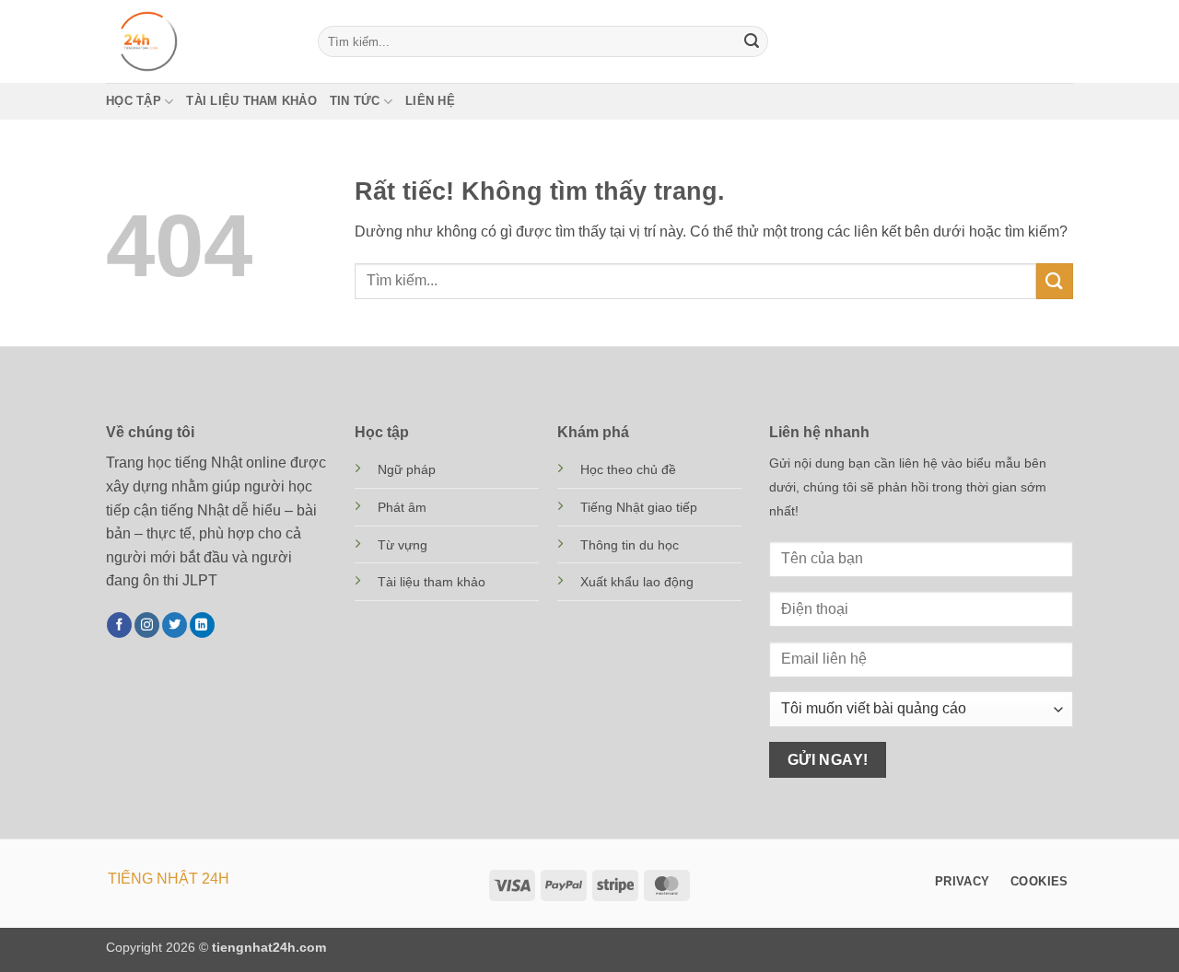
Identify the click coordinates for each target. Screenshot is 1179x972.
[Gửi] (751, 41)
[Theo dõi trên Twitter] (174, 625)
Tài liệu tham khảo (251, 101)
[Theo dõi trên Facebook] (119, 625)
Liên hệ (430, 101)
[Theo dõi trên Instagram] (146, 625)
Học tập (133, 101)
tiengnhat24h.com (269, 947)
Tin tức (355, 101)
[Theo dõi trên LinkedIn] (202, 625)
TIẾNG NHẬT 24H (168, 878)
